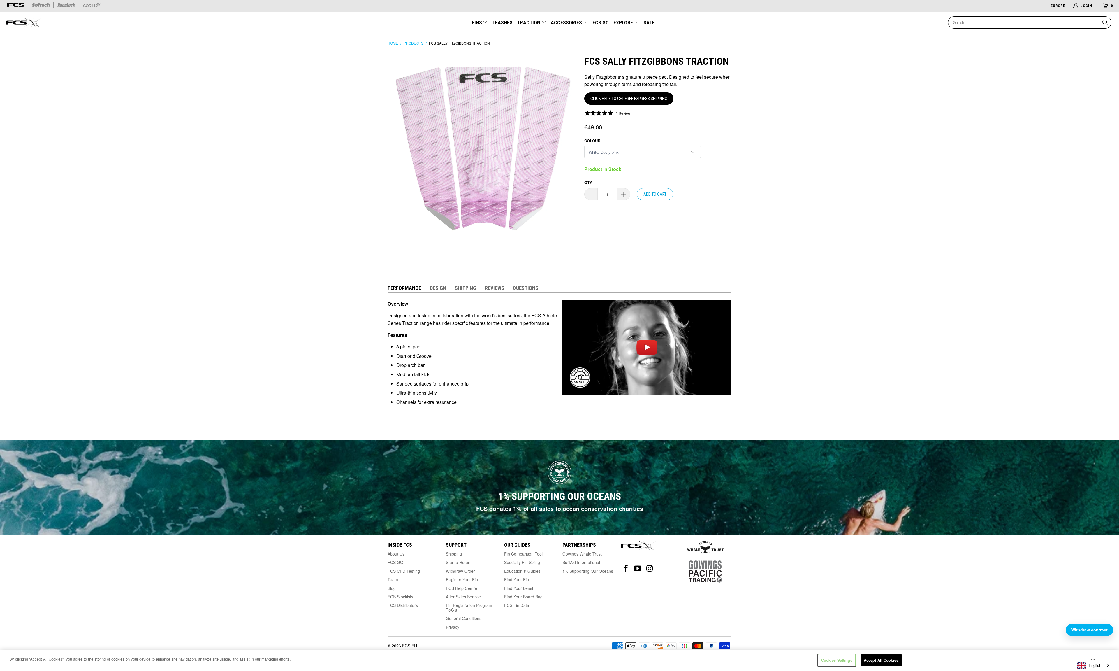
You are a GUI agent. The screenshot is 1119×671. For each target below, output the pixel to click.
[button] (607, 113)
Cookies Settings (836, 660)
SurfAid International (581, 562)
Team (393, 579)
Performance (404, 288)
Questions (525, 288)
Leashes (502, 23)
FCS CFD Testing (404, 571)
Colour (592, 140)
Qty (588, 182)
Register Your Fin (462, 579)
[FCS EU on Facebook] (626, 568)
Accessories (567, 23)
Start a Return (459, 562)
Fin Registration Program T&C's (469, 607)
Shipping (465, 288)
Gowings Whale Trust (582, 554)
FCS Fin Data (516, 605)
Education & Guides (522, 571)
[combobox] (1093, 665)
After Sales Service (463, 597)
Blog (392, 588)
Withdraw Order (460, 571)
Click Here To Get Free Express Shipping (628, 98)
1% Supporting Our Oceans (587, 571)
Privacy (452, 627)
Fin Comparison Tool (523, 554)
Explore (623, 23)
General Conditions (463, 618)
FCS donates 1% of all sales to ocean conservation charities (559, 508)
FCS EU (409, 646)
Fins (477, 23)
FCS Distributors (403, 605)
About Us (396, 554)
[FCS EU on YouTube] (638, 568)
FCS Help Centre (461, 588)
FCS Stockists (400, 597)
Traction (529, 23)
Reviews (494, 288)
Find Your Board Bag (523, 597)
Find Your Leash (519, 588)
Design (438, 288)
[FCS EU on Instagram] (650, 568)
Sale (649, 23)
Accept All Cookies (881, 660)
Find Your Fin (516, 579)
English (1095, 665)
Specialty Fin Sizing (522, 562)
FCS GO (600, 23)
